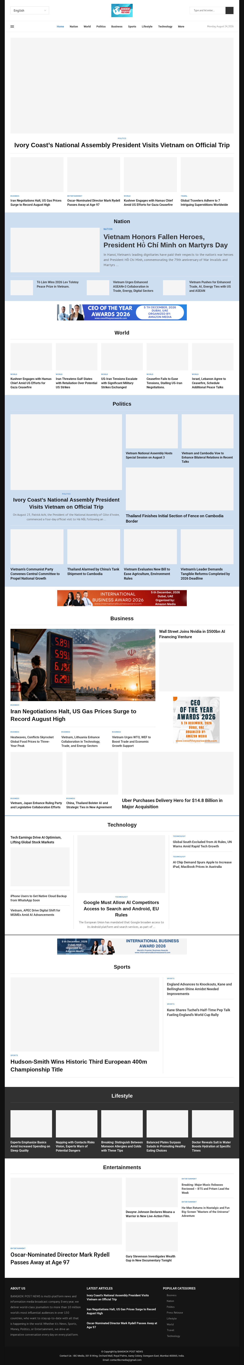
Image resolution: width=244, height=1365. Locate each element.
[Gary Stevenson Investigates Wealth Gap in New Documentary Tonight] (152, 1242)
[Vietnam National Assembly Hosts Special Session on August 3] (152, 436)
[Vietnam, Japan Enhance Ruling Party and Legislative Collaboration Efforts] (36, 780)
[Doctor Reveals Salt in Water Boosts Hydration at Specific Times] (213, 1131)
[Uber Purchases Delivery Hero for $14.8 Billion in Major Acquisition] (178, 781)
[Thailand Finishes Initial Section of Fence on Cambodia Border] (180, 495)
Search (230, 10)
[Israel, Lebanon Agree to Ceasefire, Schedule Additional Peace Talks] (213, 366)
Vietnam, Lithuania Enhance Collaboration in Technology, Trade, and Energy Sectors (80, 741)
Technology (165, 26)
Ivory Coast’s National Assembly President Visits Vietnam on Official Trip (122, 145)
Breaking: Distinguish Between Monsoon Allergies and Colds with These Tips (122, 1146)
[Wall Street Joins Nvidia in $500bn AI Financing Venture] (196, 660)
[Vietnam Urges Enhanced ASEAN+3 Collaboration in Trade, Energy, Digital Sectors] (98, 287)
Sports (132, 26)
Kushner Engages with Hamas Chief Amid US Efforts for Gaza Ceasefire (30, 383)
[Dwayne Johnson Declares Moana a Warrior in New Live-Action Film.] (152, 1198)
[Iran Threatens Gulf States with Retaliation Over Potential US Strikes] (76, 366)
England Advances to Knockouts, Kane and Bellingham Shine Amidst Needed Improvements (199, 989)
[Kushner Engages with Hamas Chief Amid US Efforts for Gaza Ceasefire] (150, 182)
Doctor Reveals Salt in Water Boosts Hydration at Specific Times (211, 1146)
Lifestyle (147, 26)
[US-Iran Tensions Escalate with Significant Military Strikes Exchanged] (122, 366)
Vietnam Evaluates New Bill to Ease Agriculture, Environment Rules (147, 574)
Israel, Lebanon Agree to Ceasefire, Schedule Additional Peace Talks (209, 383)
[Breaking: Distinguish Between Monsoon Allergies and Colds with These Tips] (122, 1131)
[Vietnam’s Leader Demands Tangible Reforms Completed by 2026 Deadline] (207, 555)
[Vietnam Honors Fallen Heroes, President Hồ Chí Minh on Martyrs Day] (55, 250)
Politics (101, 26)
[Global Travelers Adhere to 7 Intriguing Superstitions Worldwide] (207, 182)
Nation (74, 26)
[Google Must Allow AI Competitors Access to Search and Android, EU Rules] (121, 882)
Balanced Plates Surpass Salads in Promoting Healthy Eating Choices (166, 1146)
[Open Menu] (12, 26)
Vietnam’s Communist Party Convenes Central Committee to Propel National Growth (35, 574)
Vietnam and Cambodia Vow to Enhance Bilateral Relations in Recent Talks (207, 457)
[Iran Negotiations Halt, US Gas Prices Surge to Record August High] (36, 182)
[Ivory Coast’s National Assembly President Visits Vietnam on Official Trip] (122, 94)
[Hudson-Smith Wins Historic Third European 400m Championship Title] (84, 1025)
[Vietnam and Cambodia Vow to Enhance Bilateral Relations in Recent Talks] (208, 439)
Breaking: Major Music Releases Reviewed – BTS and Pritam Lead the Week (205, 1188)
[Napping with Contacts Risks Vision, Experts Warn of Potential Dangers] (76, 1131)
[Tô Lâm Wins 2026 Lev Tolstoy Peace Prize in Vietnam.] (21, 287)
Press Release (175, 1312)
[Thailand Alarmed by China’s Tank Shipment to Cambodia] (93, 552)
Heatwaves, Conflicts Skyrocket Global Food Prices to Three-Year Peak (32, 741)
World (87, 26)
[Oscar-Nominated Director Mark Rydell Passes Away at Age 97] (93, 182)
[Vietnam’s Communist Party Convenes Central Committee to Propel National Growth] (36, 555)
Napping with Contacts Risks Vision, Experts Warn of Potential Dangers (75, 1146)
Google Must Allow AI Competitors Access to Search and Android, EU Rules (121, 908)
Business (116, 26)
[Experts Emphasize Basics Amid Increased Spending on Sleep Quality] (31, 1131)
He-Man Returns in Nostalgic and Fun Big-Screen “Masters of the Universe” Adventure (206, 1212)
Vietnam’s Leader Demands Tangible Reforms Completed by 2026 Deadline (205, 574)
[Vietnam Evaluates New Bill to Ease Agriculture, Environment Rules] (150, 555)
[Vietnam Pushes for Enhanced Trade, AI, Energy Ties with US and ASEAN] (174, 287)
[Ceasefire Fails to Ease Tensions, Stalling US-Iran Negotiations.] (167, 366)
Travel (170, 1330)
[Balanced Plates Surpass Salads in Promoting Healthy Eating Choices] (167, 1131)
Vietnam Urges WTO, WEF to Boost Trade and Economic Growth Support (131, 741)
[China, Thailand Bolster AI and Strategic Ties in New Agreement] (92, 780)
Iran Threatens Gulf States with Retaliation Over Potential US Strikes (76, 383)
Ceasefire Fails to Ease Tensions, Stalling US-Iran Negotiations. (164, 383)
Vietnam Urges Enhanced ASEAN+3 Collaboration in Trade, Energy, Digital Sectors (133, 286)
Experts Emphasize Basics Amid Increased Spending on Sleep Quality (30, 1146)
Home (60, 26)
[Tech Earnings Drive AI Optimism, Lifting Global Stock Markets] (40, 860)
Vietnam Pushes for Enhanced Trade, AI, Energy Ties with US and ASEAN (210, 286)
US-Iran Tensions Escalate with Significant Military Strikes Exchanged (119, 383)
